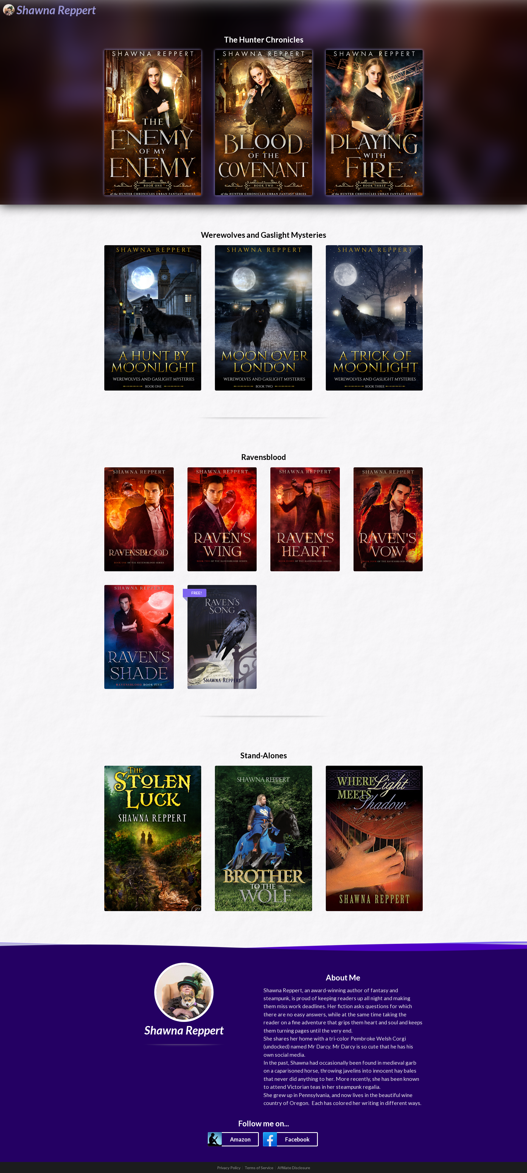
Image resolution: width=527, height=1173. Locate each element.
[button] (233, 1139)
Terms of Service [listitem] (259, 1168)
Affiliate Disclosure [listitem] (293, 1168)
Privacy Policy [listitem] (228, 1168)
